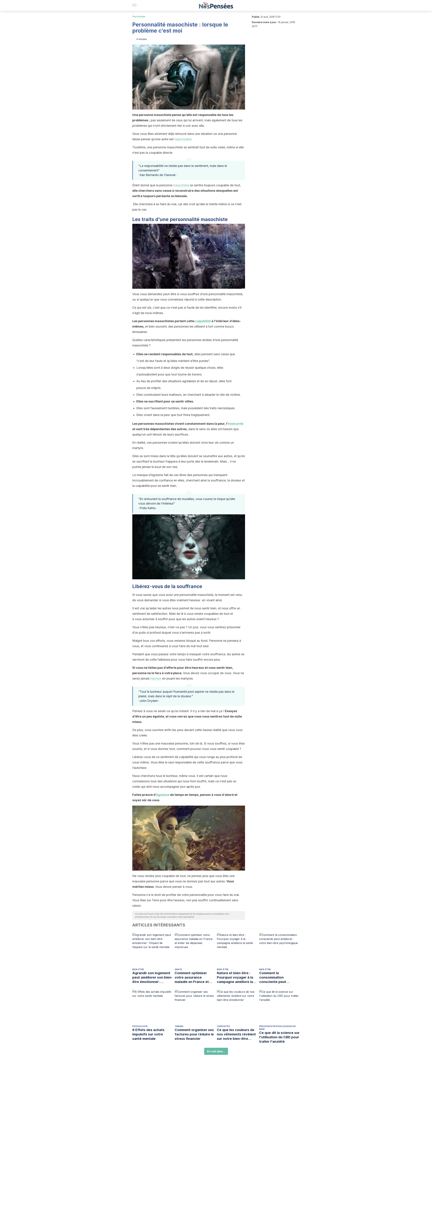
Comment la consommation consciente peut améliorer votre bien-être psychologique (276, 977)
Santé (178, 969)
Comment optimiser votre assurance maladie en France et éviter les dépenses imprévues (192, 977)
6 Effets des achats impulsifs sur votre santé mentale (148, 1034)
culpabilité (202, 321)
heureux (155, 678)
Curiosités (223, 1026)
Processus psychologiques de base (277, 1027)
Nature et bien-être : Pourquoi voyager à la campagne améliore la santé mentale (235, 977)
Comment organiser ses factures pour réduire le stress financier (194, 1034)
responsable (182, 139)
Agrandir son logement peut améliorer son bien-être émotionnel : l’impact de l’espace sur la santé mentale (152, 977)
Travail (179, 1026)
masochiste (181, 185)
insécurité (235, 423)
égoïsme (162, 794)
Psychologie (138, 16)
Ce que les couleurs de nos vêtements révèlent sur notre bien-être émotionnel (236, 1034)
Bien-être (138, 969)
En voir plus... (216, 1051)
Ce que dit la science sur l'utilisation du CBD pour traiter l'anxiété (279, 1037)
